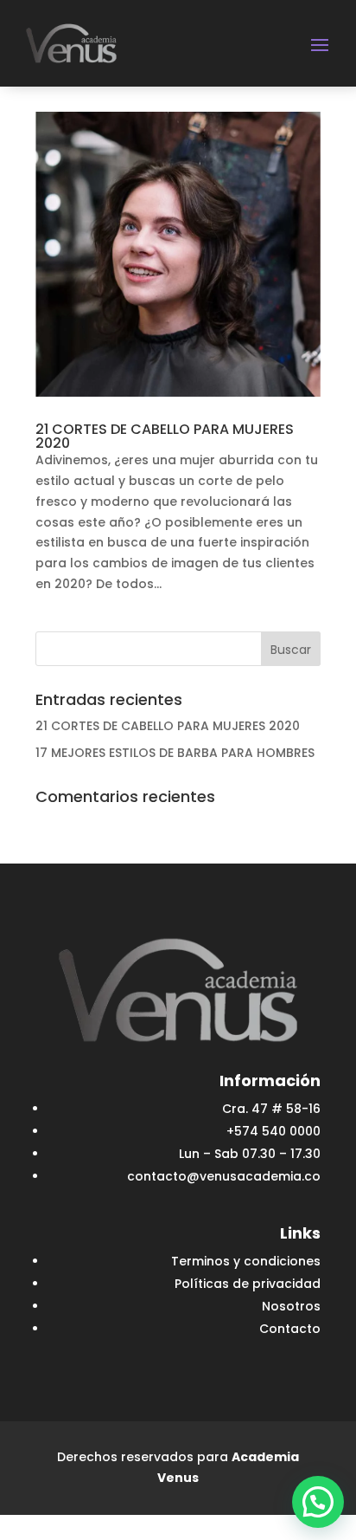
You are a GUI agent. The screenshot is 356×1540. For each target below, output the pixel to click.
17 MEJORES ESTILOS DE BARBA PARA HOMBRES (175, 752)
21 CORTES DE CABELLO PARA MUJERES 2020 (164, 436)
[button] (318, 1502)
